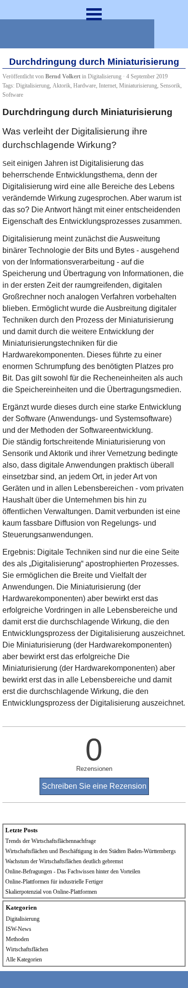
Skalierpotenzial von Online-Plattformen (51, 891)
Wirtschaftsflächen (27, 949)
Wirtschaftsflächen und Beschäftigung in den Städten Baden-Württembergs (90, 851)
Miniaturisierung (138, 85)
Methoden (17, 939)
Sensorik (170, 85)
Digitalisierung (33, 85)
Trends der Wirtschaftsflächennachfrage (50, 841)
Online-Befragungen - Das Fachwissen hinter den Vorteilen (72, 871)
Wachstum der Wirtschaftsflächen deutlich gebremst (64, 861)
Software (12, 94)
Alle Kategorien (24, 959)
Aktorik (61, 85)
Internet (107, 85)
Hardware (84, 85)
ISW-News (18, 929)
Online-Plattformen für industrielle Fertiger (54, 881)
